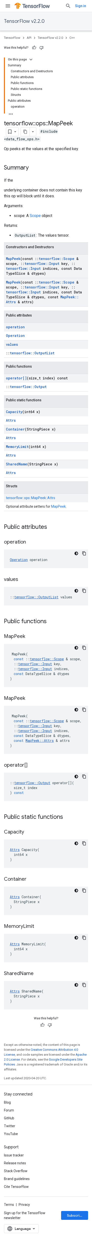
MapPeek (13, 258)
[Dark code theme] (76, 553)
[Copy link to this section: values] (23, 580)
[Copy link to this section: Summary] (34, 168)
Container (15, 429)
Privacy (24, 1205)
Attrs (11, 420)
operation (15, 327)
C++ (72, 38)
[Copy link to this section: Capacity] (29, 832)
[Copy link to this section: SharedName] (38, 974)
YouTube (11, 1134)
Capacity (14, 411)
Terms (9, 1205)
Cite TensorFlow (16, 1187)
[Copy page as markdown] (25, 132)
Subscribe (75, 1215)
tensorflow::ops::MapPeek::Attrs (30, 498)
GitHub (9, 1118)
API (29, 38)
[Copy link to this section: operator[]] (32, 765)
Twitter (9, 1126)
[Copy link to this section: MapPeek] (30, 637)
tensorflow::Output (28, 386)
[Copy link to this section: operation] (31, 542)
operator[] (16, 378)
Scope (35, 215)
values (12, 344)
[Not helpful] (41, 47)
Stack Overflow (15, 1171)
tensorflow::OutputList (32, 353)
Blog (7, 1102)
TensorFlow (12, 38)
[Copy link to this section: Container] (31, 879)
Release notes (15, 1163)
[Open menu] (8, 6)
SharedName (16, 464)
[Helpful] (34, 47)
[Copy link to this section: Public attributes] (52, 527)
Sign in (80, 6)
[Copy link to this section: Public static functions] (68, 817)
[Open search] (68, 6)
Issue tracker (14, 1155)
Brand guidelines (17, 1179)
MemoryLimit (17, 446)
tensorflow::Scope (56, 258)
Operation (15, 335)
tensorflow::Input (42, 263)
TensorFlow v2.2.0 (24, 21)
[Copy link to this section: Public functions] (51, 622)
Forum (9, 1110)
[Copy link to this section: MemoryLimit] (39, 927)
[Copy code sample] (84, 553)
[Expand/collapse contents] (31, 59)
